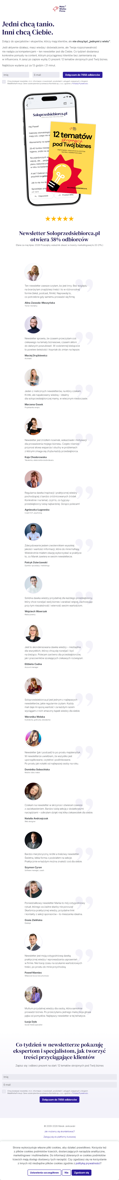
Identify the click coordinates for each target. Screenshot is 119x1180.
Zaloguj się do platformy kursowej (60, 1137)
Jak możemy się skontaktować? (59, 1131)
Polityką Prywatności (80, 83)
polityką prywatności (88, 1163)
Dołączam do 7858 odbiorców (82, 74)
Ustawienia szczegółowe (44, 1172)
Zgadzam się (81, 1172)
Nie (66, 1172)
